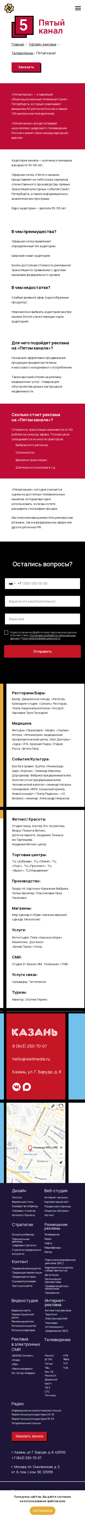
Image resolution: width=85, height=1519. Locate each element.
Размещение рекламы (56, 1226)
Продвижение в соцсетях (26, 1268)
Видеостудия (25, 1300)
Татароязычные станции (26, 1423)
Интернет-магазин (56, 1197)
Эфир (66, 1359)
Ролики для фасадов (23, 1330)
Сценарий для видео (24, 1281)
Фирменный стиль (22, 1202)
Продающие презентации (27, 1272)
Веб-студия (55, 1190)
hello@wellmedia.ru (31, 1059)
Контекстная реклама (58, 1310)
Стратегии (22, 1224)
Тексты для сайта (22, 1286)
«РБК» (15, 1364)
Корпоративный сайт (56, 1202)
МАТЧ (48, 1383)
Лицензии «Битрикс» (56, 1211)
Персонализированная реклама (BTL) (60, 1261)
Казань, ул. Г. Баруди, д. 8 (36, 1072)
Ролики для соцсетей (24, 1326)
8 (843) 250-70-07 (29, 1046)
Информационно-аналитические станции (36, 1410)
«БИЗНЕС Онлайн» (22, 1355)
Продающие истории (24, 1276)
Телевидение (51, 1234)
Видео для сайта (21, 1310)
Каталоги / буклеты (23, 1215)
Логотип (17, 1197)
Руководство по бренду (25, 1206)
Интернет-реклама (55, 1302)
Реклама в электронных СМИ (26, 1344)
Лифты (48, 1243)
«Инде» (16, 1360)
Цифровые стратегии (24, 1245)
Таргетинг (51, 1314)
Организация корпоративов (53, 1280)
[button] (26, 67)
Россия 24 (50, 1375)
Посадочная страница (57, 1206)
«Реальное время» (22, 1368)
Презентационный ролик (23, 1316)
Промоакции (52, 1293)
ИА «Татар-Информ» (23, 1373)
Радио (47, 1239)
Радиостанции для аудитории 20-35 (33, 1414)
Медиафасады (52, 1247)
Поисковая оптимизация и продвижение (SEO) (56, 1327)
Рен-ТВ (49, 1372)
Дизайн (19, 1190)
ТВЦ (47, 1368)
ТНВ (65, 1368)
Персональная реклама (21, 1240)
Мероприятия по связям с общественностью (59, 1269)
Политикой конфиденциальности (41, 638)
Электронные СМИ (56, 1318)
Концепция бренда (23, 1234)
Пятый (49, 1363)
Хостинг (49, 1215)
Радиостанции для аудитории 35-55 (33, 1419)
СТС (47, 1391)
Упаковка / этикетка (23, 1211)
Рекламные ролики (23, 1321)
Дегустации (52, 1275)
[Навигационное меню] (78, 8)
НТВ (65, 1355)
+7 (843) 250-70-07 (26, 1458)
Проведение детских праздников (56, 1287)
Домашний (51, 1379)
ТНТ (65, 1363)
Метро (48, 1252)
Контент (20, 1261)
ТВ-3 (47, 1387)
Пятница (50, 1395)
